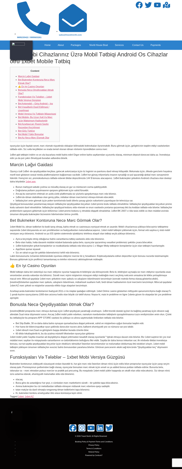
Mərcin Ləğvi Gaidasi (28, 76)
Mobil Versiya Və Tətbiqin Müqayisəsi (37, 114)
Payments (156, 45)
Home (48, 45)
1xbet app (31, 181)
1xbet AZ (29, 396)
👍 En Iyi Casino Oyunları (31, 86)
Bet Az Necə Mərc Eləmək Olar (33, 137)
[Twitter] (148, 5)
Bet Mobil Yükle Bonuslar (31, 134)
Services (119, 45)
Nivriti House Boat (98, 45)
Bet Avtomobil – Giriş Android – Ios (35, 103)
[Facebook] (139, 5)
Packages (76, 45)
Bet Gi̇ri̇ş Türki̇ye (26, 131)
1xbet (21, 396)
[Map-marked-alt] (166, 5)
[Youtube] (157, 5)
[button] (76, 45)
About (61, 45)
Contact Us (137, 45)
